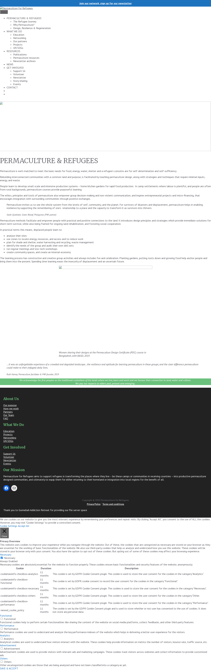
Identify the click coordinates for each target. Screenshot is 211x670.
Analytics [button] (5, 635)
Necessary (9, 558)
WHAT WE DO (14, 31)
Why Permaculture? (23, 24)
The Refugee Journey (24, 21)
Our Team (8, 415)
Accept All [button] (23, 526)
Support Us (19, 71)
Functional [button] (6, 615)
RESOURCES (13, 51)
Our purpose (10, 405)
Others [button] (4, 658)
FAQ (5, 418)
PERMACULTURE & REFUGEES (24, 18)
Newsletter (19, 77)
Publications (20, 54)
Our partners (20, 41)
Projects (17, 44)
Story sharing (20, 80)
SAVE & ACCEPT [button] (9, 668)
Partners (8, 411)
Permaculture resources (26, 57)
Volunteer (18, 74)
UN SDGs (18, 47)
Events (17, 84)
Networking (19, 38)
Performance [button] (7, 625)
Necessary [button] (5, 554)
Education (18, 34)
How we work (11, 408)
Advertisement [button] (8, 645)
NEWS (10, 64)
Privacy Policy (93, 504)
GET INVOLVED (15, 67)
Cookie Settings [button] (8, 526)
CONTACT (12, 87)
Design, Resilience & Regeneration (32, 28)
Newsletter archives (24, 61)
